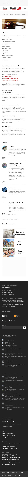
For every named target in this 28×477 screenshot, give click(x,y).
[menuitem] (21, 8)
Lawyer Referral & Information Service (11, 462)
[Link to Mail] (21, 474)
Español (22, 2)
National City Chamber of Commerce (11, 459)
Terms (3, 433)
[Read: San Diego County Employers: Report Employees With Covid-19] (3, 408)
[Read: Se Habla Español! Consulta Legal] (3, 346)
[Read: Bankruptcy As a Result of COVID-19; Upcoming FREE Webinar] (3, 381)
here (18, 219)
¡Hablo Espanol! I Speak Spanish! (11, 360)
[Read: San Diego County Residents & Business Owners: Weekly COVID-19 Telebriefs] (3, 386)
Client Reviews (5, 446)
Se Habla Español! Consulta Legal (11, 345)
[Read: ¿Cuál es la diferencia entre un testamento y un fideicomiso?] (3, 349)
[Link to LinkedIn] (17, 474)
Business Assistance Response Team (11, 457)
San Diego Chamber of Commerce (10, 455)
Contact (18, 2)
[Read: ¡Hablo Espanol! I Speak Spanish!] (3, 361)
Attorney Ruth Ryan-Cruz (13, 0)
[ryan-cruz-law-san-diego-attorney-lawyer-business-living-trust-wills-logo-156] (11, 8)
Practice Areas (5, 448)
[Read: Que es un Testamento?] (3, 340)
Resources (13, 2)
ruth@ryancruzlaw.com (13, 78)
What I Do (4, 13)
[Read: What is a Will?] (3, 343)
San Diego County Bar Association (10, 461)
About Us (6, 0)
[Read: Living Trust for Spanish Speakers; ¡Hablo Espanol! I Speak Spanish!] (3, 357)
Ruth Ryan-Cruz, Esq (7, 443)
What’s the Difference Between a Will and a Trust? (14, 353)
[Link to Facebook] (23, 474)
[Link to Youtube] (19, 474)
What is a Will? (7, 342)
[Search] (21, 8)
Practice (21, 0)
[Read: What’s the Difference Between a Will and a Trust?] (3, 354)
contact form (9, 426)
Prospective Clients (6, 2)
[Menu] (24, 8)
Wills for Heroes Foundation (8, 464)
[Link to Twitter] (15, 474)
